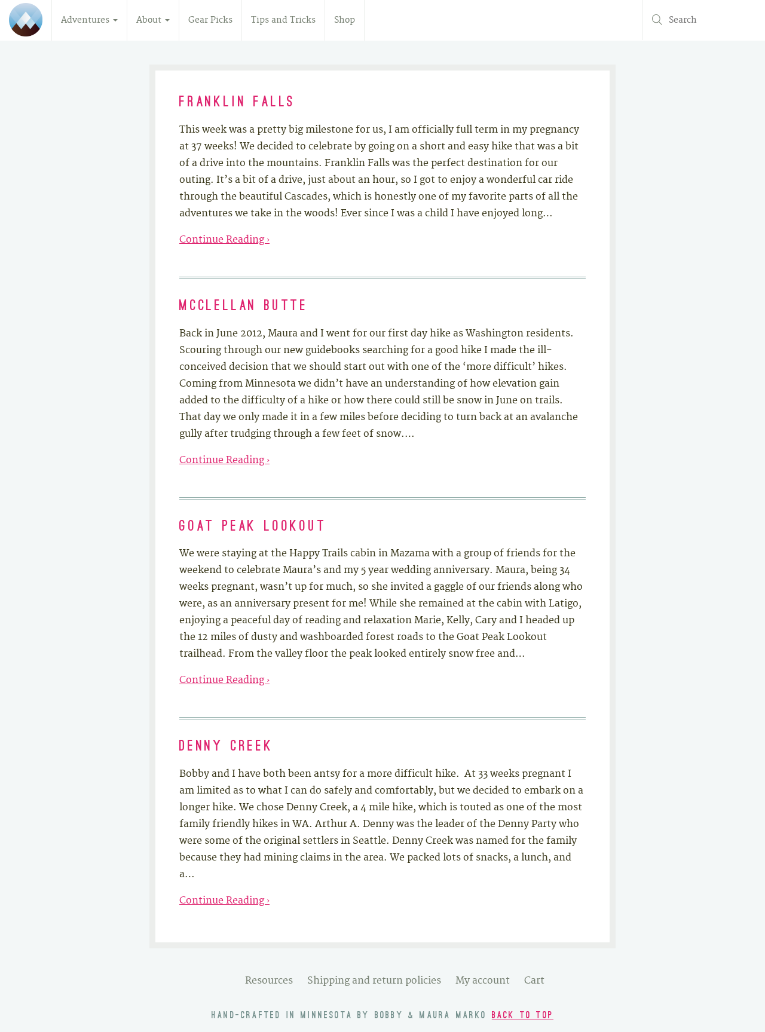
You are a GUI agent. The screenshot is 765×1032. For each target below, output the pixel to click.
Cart (534, 980)
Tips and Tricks (283, 20)
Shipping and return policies (374, 980)
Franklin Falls (237, 103)
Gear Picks (210, 20)
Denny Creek (226, 747)
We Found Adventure (25, 19)
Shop (344, 20)
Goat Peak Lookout (253, 527)
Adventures (86, 20)
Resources (269, 980)
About (150, 20)
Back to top (522, 1016)
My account (482, 980)
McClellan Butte (243, 306)
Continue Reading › (224, 239)
